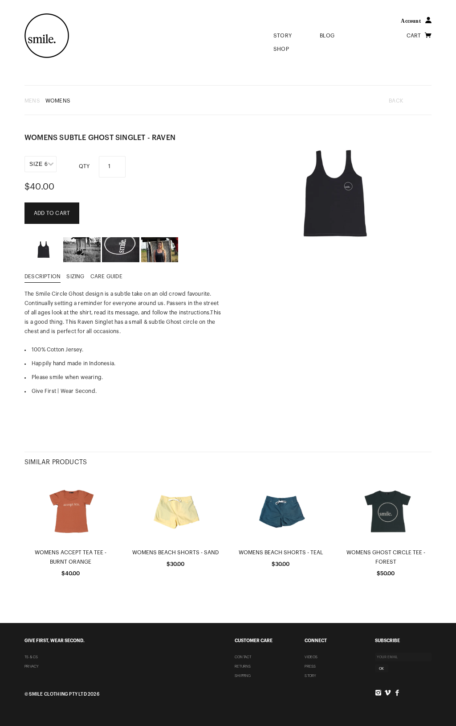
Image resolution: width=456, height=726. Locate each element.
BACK (396, 100)
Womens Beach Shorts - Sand (175, 552)
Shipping (243, 675)
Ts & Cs (31, 657)
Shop (281, 49)
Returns (243, 666)
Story (283, 35)
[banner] (46, 35)
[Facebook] (397, 692)
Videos (311, 657)
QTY (84, 166)
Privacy (31, 666)
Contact (243, 657)
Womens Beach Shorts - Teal (281, 552)
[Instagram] (378, 692)
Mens (32, 100)
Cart (415, 35)
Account (410, 21)
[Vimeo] (387, 692)
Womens (57, 100)
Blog (327, 35)
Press (310, 666)
